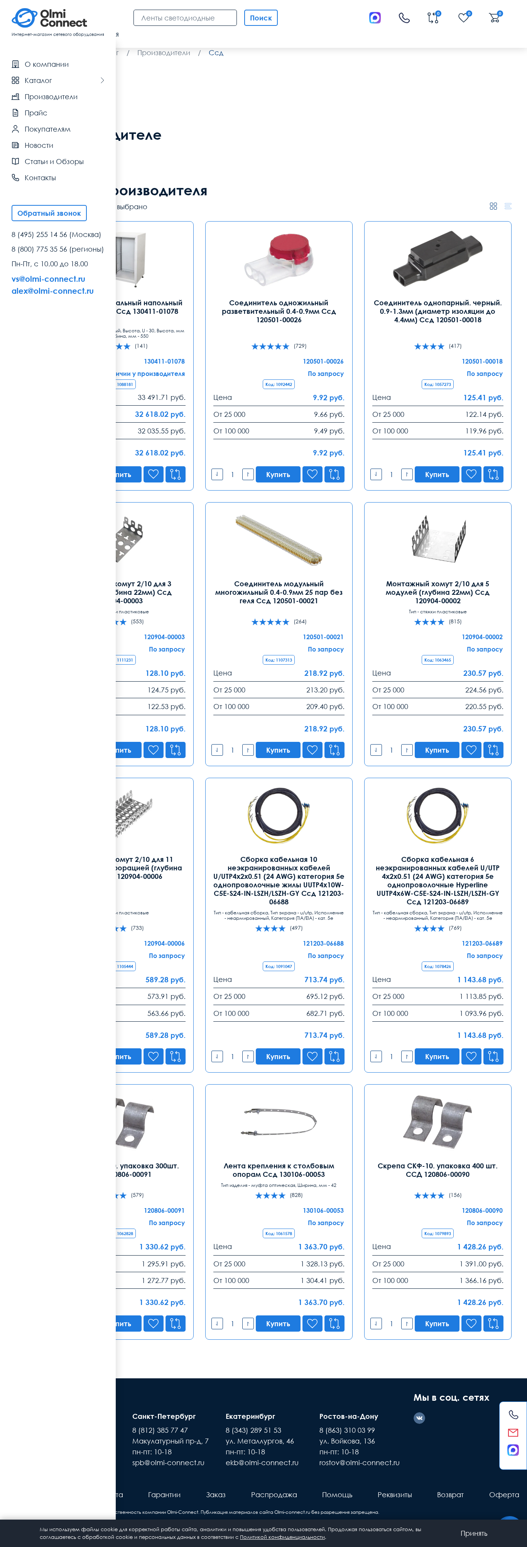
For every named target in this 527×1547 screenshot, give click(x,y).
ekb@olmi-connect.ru (262, 1462)
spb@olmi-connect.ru (168, 1462)
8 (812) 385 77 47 (160, 1430)
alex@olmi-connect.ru (53, 290)
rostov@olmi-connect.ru (359, 1462)
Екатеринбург (250, 1416)
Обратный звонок (49, 213)
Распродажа (274, 1494)
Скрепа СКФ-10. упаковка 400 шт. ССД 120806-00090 (438, 1169)
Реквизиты (395, 1494)
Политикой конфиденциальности (282, 1537)
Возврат (450, 1494)
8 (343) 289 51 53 (253, 1430)
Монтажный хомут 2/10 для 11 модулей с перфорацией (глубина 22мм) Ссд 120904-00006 (119, 867)
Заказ (216, 1494)
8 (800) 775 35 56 (39, 249)
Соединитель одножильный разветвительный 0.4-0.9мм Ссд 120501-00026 (279, 311)
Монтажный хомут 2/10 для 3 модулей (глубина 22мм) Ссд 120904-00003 (120, 592)
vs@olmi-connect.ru (48, 278)
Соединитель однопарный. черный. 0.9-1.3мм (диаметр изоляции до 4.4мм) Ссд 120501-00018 (438, 311)
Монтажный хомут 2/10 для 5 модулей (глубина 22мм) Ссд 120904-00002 (438, 592)
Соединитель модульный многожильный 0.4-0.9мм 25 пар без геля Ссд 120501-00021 (279, 592)
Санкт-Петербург (164, 1416)
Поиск (261, 18)
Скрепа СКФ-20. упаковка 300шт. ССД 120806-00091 (120, 1169)
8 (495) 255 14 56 (39, 234)
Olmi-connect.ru (292, 1512)
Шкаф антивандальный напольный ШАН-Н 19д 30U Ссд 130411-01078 (119, 306)
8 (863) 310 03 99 (347, 1430)
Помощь (337, 1494)
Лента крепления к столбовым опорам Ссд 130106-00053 (279, 1169)
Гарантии (164, 1494)
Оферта (504, 1494)
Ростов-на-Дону (348, 1416)
